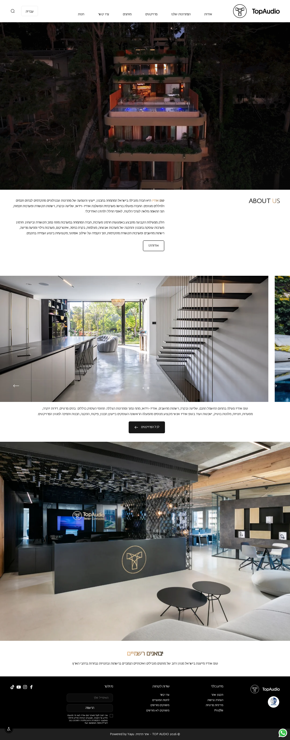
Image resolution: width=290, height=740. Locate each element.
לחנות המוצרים (160, 700)
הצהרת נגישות (215, 700)
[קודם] (273, 385)
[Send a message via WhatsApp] (283, 733)
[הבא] (16, 385)
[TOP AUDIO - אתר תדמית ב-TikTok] (12, 687)
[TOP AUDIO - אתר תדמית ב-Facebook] (31, 687)
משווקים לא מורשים (157, 710)
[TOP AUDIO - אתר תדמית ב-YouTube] (19, 687)
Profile (218, 710)
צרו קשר (164, 694)
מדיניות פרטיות (214, 705)
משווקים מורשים (160, 705)
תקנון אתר (217, 694)
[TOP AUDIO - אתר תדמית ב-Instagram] (25, 687)
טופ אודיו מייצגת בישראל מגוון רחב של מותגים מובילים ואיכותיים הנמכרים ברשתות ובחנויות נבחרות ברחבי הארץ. (145, 663)
